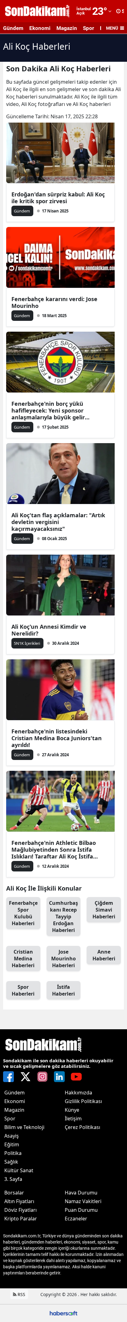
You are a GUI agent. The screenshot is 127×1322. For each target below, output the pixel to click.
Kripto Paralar (20, 1218)
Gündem (13, 28)
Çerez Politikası (82, 1127)
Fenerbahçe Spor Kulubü (23, 913)
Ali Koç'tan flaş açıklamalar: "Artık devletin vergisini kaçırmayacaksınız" (58, 522)
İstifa (63, 990)
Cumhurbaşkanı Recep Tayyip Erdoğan (63, 917)
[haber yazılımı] (63, 1312)
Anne (103, 955)
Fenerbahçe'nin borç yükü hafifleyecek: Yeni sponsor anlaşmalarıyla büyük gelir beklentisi (48, 410)
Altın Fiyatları (19, 1201)
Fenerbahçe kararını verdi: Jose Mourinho (54, 302)
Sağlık (11, 1161)
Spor (88, 28)
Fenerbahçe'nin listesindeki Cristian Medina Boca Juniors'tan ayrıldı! (56, 738)
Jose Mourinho (63, 958)
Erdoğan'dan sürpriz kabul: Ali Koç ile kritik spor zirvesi (58, 197)
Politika (13, 1153)
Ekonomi (40, 28)
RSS (20, 1294)
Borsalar (14, 1192)
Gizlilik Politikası (83, 1101)
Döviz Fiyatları (20, 1210)
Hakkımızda (78, 1092)
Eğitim (11, 1144)
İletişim (73, 1118)
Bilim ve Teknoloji (24, 1127)
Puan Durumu (81, 1210)
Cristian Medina (23, 958)
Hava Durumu (81, 1192)
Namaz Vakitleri (83, 1201)
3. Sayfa (13, 1179)
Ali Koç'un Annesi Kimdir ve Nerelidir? (48, 630)
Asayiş (11, 1135)
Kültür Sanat (18, 1170)
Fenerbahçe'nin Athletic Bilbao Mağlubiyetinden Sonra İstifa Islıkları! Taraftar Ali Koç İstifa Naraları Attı (53, 849)
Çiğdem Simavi (103, 910)
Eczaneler (76, 1218)
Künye (72, 1109)
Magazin (66, 28)
